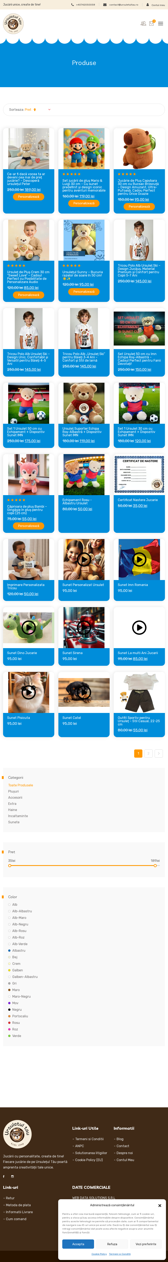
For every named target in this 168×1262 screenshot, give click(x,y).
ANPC (79, 1146)
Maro (16, 990)
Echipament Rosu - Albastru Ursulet (77, 501)
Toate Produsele (20, 785)
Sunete (13, 822)
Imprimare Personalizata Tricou (25, 586)
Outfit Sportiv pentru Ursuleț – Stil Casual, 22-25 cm (139, 721)
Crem (16, 964)
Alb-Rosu (19, 931)
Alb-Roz (18, 937)
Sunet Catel (71, 718)
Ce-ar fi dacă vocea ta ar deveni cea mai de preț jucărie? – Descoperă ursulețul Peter (26, 179)
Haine (12, 810)
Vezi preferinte (146, 1244)
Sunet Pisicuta (18, 718)
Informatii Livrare (19, 1212)
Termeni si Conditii (120, 1254)
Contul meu (158, 5)
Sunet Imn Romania (133, 585)
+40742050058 (85, 4)
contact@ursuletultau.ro (123, 4)
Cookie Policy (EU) (89, 1160)
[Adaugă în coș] (23, 166)
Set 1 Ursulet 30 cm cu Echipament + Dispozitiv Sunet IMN (136, 432)
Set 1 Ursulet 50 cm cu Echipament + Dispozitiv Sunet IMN (26, 432)
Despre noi (125, 1153)
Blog (120, 1139)
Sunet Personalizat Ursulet (83, 585)
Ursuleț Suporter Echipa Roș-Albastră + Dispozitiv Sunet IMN (82, 432)
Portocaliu (20, 1016)
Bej (14, 957)
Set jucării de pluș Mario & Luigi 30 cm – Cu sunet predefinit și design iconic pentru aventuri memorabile (84, 185)
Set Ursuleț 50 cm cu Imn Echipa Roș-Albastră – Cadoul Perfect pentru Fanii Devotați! (139, 359)
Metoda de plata (18, 1205)
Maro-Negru (21, 996)
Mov (15, 1003)
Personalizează (28, 197)
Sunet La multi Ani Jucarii (138, 653)
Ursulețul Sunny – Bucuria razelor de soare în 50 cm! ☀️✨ (82, 275)
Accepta (78, 1244)
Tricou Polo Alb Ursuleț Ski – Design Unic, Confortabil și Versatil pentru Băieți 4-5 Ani (28, 359)
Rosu (16, 1023)
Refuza (112, 1244)
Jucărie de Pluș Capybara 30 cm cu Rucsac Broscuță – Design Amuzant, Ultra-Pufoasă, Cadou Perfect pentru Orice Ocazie (138, 187)
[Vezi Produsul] (34, 166)
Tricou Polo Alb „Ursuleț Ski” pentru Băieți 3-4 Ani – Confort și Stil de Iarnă (83, 357)
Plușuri (13, 791)
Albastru (18, 950)
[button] (160, 1205)
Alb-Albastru (22, 911)
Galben (17, 970)
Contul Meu (125, 1160)
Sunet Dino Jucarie (22, 653)
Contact (123, 1146)
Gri (14, 983)
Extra (12, 804)
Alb (14, 905)
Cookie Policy (99, 1254)
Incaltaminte (18, 816)
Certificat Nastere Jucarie (138, 500)
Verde (16, 1036)
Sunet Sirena (72, 653)
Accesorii (15, 797)
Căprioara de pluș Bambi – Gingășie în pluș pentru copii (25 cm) (27, 510)
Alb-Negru (20, 924)
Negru (17, 1010)
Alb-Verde (19, 944)
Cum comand (16, 1219)
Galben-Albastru (25, 977)
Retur (10, 1198)
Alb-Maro (19, 918)
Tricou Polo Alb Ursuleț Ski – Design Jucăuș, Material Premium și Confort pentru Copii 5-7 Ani (139, 270)
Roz (15, 1029)
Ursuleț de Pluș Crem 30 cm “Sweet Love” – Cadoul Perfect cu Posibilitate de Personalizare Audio (28, 277)
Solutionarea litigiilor (91, 1153)
